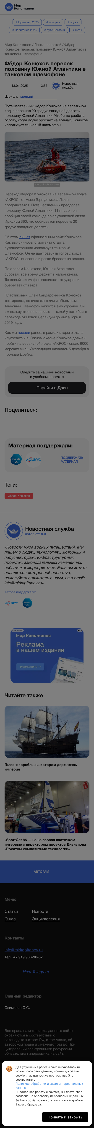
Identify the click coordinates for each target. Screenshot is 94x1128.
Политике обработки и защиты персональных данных (49, 1086)
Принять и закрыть (65, 1117)
